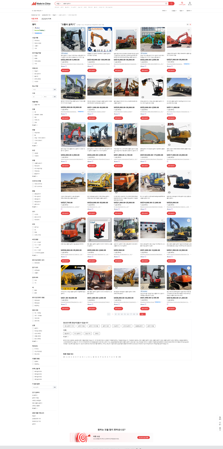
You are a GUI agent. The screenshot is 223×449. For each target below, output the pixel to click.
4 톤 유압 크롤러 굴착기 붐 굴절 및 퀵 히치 (72, 244)
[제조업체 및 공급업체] (40, 3)
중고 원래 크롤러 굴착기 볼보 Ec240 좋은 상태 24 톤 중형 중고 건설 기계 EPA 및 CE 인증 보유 (179, 245)
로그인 (190, 4)
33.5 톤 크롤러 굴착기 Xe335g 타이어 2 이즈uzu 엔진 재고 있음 (179, 102)
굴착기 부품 (81, 326)
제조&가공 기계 (36, 421)
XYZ (120, 357)
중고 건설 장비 (109, 7)
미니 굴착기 (73, 7)
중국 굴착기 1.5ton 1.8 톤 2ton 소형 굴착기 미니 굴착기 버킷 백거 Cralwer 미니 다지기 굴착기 (73, 56)
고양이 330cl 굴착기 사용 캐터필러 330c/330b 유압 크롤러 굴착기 (70, 197)
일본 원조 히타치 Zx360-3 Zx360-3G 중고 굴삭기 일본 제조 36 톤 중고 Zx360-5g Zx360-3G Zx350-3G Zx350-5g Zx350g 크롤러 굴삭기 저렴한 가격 (126, 55)
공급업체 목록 (46, 19)
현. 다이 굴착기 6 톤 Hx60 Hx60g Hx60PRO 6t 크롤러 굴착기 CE (152, 197)
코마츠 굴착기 (127, 326)
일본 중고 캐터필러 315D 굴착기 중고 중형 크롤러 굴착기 (179, 197)
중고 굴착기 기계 (69, 326)
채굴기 (34, 416)
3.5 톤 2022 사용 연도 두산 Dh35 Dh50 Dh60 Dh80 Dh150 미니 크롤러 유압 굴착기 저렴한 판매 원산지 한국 (126, 198)
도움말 (173, 10)
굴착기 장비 (106, 326)
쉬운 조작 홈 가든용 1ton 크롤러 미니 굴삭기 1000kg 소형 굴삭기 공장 (152, 294)
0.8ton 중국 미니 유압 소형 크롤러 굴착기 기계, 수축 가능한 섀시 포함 (152, 102)
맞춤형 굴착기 (139, 326)
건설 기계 (80, 7)
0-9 (64, 357)
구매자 (164, 10)
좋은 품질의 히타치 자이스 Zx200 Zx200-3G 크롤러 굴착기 (125, 102)
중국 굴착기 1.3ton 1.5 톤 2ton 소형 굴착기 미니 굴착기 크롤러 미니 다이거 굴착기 (99, 149)
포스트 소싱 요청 (143, 437)
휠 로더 (95, 7)
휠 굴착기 (67, 7)
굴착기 (62, 7)
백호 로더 (90, 7)
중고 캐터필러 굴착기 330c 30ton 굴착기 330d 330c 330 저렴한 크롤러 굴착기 (98, 197)
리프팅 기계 (101, 7)
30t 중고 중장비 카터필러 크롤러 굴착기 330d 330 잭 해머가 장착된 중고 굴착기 (99, 102)
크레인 (85, 7)
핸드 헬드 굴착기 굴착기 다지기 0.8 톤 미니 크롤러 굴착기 (99, 292)
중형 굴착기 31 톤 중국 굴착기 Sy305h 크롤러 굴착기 (152, 149)
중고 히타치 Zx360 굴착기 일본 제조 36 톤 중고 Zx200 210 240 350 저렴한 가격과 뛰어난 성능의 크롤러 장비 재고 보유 (179, 293)
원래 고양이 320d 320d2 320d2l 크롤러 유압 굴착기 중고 (179, 149)
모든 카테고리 (37, 10)
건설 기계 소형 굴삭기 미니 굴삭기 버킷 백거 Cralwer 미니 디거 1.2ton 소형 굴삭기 (152, 56)
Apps (181, 10)
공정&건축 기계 (36, 418)
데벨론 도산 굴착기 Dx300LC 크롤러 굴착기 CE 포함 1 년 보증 (99, 54)
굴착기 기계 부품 (93, 326)
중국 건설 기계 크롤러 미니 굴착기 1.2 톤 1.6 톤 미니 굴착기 (73, 149)
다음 (142, 314)
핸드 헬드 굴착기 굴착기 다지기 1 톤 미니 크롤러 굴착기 (99, 245)
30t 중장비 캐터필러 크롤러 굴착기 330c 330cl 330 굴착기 (125, 292)
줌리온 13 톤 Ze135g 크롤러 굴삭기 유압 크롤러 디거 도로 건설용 (73, 102)
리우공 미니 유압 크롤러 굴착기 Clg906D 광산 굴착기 (73, 292)
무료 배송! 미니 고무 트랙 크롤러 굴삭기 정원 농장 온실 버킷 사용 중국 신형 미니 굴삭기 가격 (126, 150)
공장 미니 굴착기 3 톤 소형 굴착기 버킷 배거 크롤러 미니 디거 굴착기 (125, 245)
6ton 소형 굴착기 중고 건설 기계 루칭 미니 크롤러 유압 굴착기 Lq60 (152, 245)
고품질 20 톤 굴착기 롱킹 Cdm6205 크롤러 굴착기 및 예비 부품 (179, 54)
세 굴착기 (116, 326)
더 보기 (65, 336)
